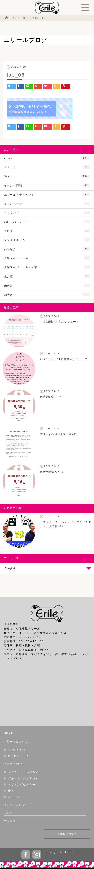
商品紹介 (46, 249)
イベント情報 (46, 185)
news (46, 158)
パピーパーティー (46, 221)
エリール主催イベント (46, 194)
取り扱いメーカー (20, 756)
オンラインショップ (17, 804)
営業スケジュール (46, 258)
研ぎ (11, 790)
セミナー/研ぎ (13, 763)
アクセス (10, 821)
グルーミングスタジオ (23, 778)
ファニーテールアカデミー (26, 772)
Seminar (46, 176)
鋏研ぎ (46, 294)
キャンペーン (46, 203)
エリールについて (16, 741)
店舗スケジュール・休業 (46, 267)
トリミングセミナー (21, 784)
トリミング (46, 212)
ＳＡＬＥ (46, 167)
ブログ (46, 231)
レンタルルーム (46, 240)
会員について (17, 749)
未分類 (46, 276)
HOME (8, 733)
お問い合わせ (67, 833)
